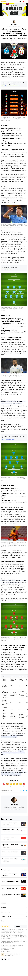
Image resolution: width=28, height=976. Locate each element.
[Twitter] (23, 790)
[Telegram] (26, 790)
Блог (7, 17)
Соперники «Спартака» (8, 439)
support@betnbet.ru (9, 948)
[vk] (2, 959)
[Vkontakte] (21, 790)
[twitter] (5, 959)
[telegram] (9, 959)
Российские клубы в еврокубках (11, 85)
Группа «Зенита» (6, 269)
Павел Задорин (14, 24)
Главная (2, 17)
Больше (24, 869)
